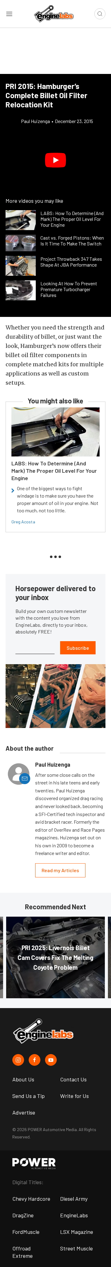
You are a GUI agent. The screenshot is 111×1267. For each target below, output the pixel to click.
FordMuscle (25, 1231)
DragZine (23, 1215)
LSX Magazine (76, 1231)
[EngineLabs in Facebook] (34, 1060)
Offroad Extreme (22, 1252)
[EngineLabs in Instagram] (18, 1060)
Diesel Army (74, 1198)
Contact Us (73, 1079)
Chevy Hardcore (31, 1198)
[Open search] (99, 13)
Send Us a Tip (28, 1095)
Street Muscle (76, 1248)
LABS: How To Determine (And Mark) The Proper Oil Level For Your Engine (54, 470)
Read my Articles (60, 870)
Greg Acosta (23, 521)
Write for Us (74, 1095)
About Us (23, 1079)
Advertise (23, 1112)
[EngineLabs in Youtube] (51, 1060)
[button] (55, 160)
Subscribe (78, 648)
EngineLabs (74, 1215)
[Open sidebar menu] (9, 14)
